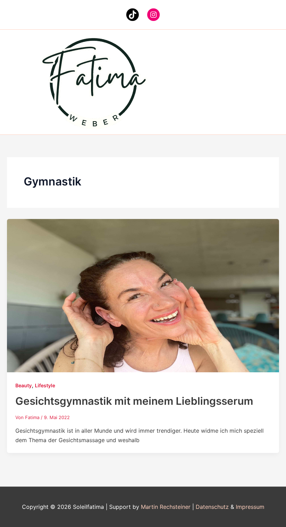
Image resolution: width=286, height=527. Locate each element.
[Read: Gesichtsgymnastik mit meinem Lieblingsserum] (143, 295)
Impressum (250, 506)
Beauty (23, 385)
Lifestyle (45, 385)
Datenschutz (212, 506)
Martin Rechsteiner (165, 506)
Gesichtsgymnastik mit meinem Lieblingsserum (134, 401)
